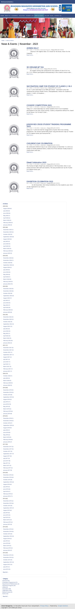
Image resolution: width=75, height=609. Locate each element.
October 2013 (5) (7, 559)
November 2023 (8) (8, 291)
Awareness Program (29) (8, 585)
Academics (14, 15)
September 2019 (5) (8, 397)
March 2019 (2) (7, 409)
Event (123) (5, 593)
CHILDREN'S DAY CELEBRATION (39, 143)
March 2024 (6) (7, 279)
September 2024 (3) (8, 265)
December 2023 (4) (8, 288)
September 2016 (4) (8, 482)
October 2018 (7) (7, 423)
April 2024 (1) (6, 277)
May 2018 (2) (6, 434)
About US (8, 15)
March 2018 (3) (7, 437)
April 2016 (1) (6, 491)
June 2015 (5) (6, 515)
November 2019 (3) (8, 392)
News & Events (39, 15)
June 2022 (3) (6, 331)
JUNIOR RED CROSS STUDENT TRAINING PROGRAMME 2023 (49, 125)
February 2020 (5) (8, 383)
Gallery (47, 15)
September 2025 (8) (8, 236)
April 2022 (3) (6, 335)
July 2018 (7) (6, 430)
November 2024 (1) (8, 260)
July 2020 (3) (6, 378)
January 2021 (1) (7, 371)
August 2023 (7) (7, 298)
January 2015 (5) (7, 524)
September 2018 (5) (8, 425)
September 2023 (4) (8, 295)
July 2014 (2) (6, 541)
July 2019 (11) (6, 401)
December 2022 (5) (8, 317)
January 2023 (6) (7, 312)
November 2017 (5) (8, 449)
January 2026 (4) (7, 225)
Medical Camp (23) (7, 592)
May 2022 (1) (6, 333)
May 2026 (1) (6, 215)
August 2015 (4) (7, 510)
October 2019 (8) (7, 394)
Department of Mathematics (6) (10, 584)
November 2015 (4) (8, 503)
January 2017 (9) (7, 470)
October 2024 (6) (7, 262)
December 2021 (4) (8, 347)
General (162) (6, 580)
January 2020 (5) (7, 385)
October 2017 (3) (7, 451)
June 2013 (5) (6, 569)
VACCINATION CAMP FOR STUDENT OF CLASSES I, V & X (49, 86)
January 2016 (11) (8, 496)
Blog (51, 15)
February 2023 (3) (8, 310)
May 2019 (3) (6, 406)
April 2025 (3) (6, 246)
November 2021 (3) (8, 350)
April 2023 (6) (6, 307)
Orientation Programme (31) (9, 582)
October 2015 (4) (7, 505)
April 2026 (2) (6, 218)
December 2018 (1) (8, 418)
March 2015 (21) (7, 519)
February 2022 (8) (8, 340)
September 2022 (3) (8, 324)
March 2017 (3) (7, 465)
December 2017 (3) (8, 446)
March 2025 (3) (7, 248)
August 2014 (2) (7, 538)
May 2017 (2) (6, 463)
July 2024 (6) (6, 269)
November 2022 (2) (8, 319)
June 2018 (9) (6, 432)
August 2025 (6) (7, 239)
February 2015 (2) (8, 522)
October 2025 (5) (7, 234)
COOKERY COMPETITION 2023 (39, 105)
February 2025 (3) (8, 251)
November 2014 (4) (8, 531)
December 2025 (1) (8, 229)
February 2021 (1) (8, 369)
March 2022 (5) (7, 338)
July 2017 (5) (6, 458)
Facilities (22, 15)
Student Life (30, 15)
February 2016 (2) (8, 493)
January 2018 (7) (7, 442)
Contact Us (57, 15)
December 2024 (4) (8, 258)
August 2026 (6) (7, 208)
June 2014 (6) (6, 543)
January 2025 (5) (7, 253)
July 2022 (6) (6, 328)
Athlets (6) (5, 587)
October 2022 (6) (7, 321)
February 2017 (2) (8, 468)
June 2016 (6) (6, 489)
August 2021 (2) (7, 357)
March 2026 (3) (7, 220)
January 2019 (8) (7, 413)
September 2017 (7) (8, 453)
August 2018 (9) (7, 427)
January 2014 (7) (7, 550)
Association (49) (6, 588)
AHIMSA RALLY (33, 48)
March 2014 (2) (7, 545)
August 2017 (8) (7, 456)
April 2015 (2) (6, 517)
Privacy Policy (44, 606)
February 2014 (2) (8, 548)
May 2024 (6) (6, 274)
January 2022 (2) (7, 343)
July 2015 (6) (6, 512)
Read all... (6, 572)
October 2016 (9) (7, 479)
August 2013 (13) (7, 564)
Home (2, 15)
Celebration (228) (7, 590)
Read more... (30, 55)
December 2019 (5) (8, 390)
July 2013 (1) (6, 567)
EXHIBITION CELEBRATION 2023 (40, 181)
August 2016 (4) (7, 484)
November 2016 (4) (8, 477)
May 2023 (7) (6, 305)
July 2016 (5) (6, 486)
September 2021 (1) (8, 354)
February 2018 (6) (8, 439)
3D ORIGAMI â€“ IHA (35, 67)
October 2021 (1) (7, 352)
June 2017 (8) (6, 460)
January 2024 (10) (8, 284)
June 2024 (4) (6, 272)
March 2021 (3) (7, 366)
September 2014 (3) (8, 536)
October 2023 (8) (7, 293)
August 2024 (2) (7, 267)
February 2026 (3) (8, 222)
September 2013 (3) (8, 562)
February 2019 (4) (8, 411)
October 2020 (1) (7, 376)
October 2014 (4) (7, 533)
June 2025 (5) (6, 243)
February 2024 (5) (8, 281)
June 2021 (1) (6, 361)
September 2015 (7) (8, 508)
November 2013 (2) (8, 557)
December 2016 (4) (8, 475)
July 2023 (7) (6, 300)
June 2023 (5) (6, 302)
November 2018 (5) (8, 420)
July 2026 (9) (6, 211)
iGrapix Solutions (63, 606)
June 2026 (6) (6, 213)
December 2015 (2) (8, 501)
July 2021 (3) (6, 359)
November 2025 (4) (8, 232)
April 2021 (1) (6, 364)
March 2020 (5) (7, 380)
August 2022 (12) (7, 326)
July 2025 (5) (6, 241)
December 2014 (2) (8, 529)
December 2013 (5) (8, 555)
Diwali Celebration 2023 (36, 162)
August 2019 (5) (7, 399)
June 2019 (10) (7, 404)
